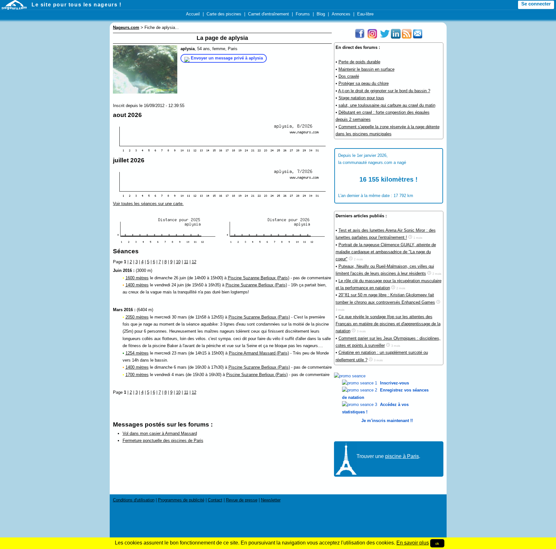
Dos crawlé (348, 76)
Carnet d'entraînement (268, 14)
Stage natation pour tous (361, 97)
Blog (321, 14)
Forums (303, 14)
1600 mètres (137, 277)
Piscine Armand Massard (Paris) (259, 353)
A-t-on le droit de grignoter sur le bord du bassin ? (384, 90)
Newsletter (271, 500)
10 (178, 261)
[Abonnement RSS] (407, 37)
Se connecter (536, 3)
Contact (215, 500)
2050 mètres (137, 317)
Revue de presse (241, 500)
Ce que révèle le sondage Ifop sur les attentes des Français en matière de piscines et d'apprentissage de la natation (388, 324)
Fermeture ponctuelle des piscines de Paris (163, 440)
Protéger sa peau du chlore (363, 83)
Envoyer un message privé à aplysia (227, 58)
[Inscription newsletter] (417, 37)
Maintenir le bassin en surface (366, 69)
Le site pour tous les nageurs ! (77, 4)
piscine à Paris (402, 456)
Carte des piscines (224, 14)
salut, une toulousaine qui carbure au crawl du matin (386, 105)
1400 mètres (137, 285)
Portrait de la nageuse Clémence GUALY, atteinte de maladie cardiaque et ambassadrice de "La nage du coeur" (386, 252)
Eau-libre (365, 14)
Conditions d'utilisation (133, 500)
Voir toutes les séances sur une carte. (148, 203)
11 (186, 261)
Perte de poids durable (359, 61)
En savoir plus (412, 542)
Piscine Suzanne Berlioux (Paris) (258, 277)
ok (437, 543)
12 (194, 261)
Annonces (341, 14)
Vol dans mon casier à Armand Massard (160, 433)
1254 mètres (137, 353)
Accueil (193, 14)
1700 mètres (137, 374)
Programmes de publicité (181, 500)
